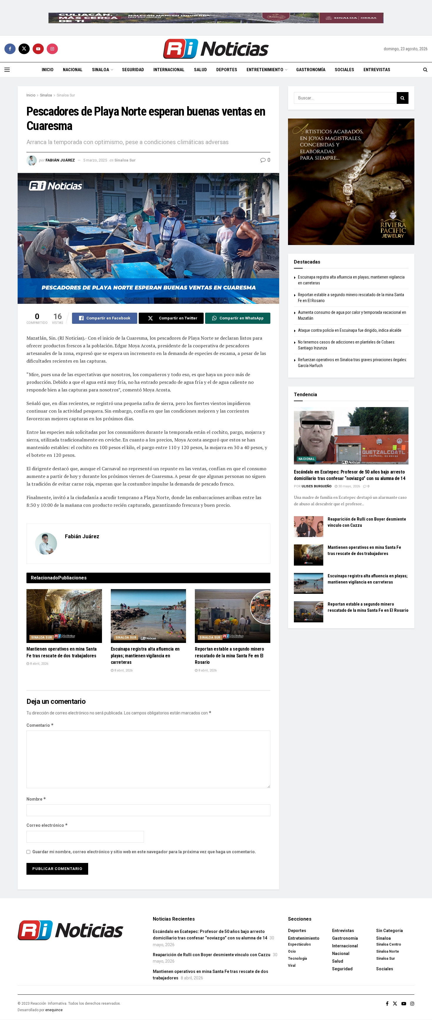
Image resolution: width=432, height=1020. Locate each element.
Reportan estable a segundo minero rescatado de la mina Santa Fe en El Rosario (229, 655)
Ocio (292, 951)
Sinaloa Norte (387, 951)
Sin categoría (389, 930)
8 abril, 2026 (38, 664)
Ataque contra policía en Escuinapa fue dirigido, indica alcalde (349, 330)
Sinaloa (100, 69)
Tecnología (297, 958)
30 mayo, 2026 (348, 486)
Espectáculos (299, 944)
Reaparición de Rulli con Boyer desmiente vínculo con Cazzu (211, 954)
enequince (54, 1010)
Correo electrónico (47, 825)
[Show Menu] (7, 70)
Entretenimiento (265, 69)
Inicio (47, 69)
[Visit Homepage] (216, 49)
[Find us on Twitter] (24, 49)
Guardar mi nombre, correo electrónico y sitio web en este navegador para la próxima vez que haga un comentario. (144, 851)
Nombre (36, 799)
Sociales (344, 69)
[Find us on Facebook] (10, 49)
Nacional (73, 69)
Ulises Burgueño (316, 486)
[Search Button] (425, 69)
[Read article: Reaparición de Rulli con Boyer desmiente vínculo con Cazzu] (308, 526)
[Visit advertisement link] (216, 17)
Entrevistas (377, 69)
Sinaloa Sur (66, 95)
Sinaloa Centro (388, 944)
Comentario (40, 725)
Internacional (169, 69)
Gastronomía (310, 69)
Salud (200, 69)
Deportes (226, 69)
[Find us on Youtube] (38, 49)
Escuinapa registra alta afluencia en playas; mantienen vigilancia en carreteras (145, 655)
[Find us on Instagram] (52, 49)
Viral (291, 966)
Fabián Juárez (60, 160)
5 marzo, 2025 (95, 160)
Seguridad (133, 69)
